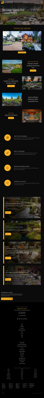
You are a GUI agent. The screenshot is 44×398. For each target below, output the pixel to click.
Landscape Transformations (22, 344)
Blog (22, 336)
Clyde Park (8, 373)
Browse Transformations (21, 52)
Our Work (22, 326)
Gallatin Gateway (8, 378)
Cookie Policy (40, 393)
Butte (8, 371)
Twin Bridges (35, 373)
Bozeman (8, 370)
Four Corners (8, 377)
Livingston (22, 374)
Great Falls (22, 369)
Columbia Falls (8, 374)
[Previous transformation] (2, 41)
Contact (22, 335)
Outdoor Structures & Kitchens (22, 346)
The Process (22, 328)
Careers (22, 333)
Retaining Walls (22, 342)
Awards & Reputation (22, 330)
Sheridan (22, 378)
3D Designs (22, 361)
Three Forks (35, 371)
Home (22, 324)
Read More (7, 212)
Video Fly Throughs (22, 363)
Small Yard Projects (22, 360)
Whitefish (35, 377)
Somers (35, 369)
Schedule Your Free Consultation (6, 298)
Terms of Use (33, 393)
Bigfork (8, 369)
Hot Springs (22, 371)
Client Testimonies (10, 86)
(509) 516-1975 (31, 387)
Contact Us (21, 313)
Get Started (10, 117)
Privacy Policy (37, 393)
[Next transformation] (42, 41)
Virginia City (35, 374)
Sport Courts (22, 354)
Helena (22, 370)
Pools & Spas (22, 353)
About (22, 331)
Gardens (22, 356)
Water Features (22, 349)
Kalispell (22, 373)
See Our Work (32, 70)
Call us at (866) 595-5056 (22, 315)
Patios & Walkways (22, 351)
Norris (22, 377)
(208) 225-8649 (24, 387)
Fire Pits (22, 348)
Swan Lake (35, 370)
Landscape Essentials (22, 358)
